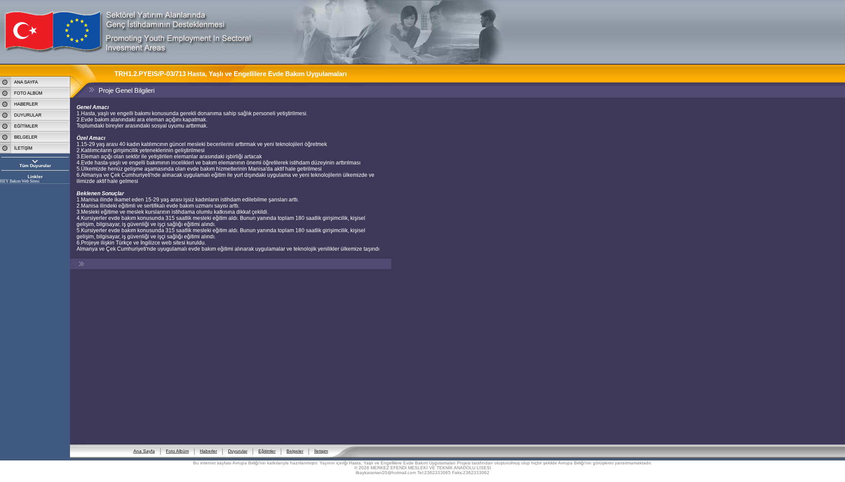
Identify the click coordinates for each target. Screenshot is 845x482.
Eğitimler (267, 451)
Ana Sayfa (144, 451)
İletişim (321, 451)
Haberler (208, 451)
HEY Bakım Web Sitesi (20, 181)
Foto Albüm (177, 451)
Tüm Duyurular (35, 165)
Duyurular (237, 451)
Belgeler (295, 451)
